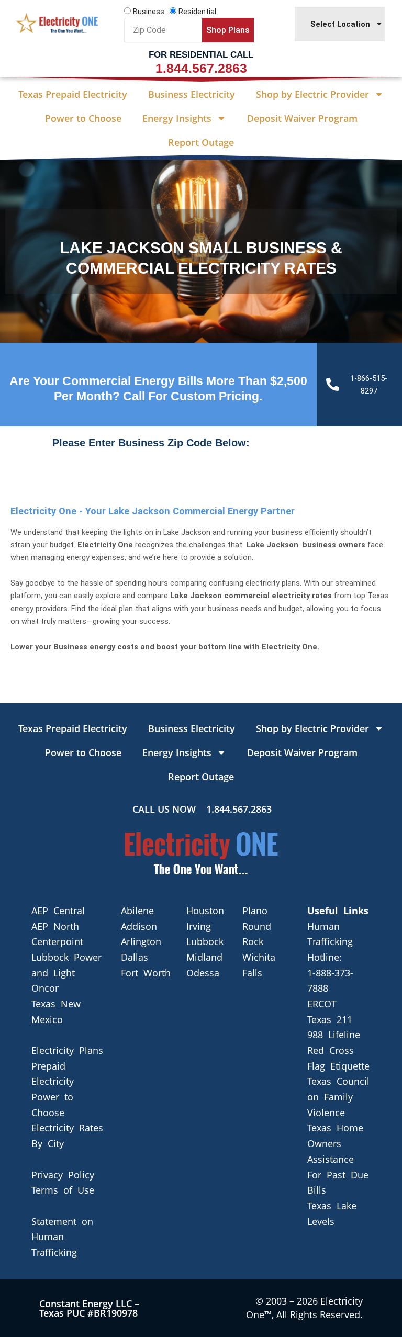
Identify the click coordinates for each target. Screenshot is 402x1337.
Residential (197, 11)
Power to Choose (83, 118)
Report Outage (201, 142)
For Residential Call (201, 55)
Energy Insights (176, 118)
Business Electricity (191, 94)
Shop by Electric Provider (312, 94)
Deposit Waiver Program (302, 118)
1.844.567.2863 (201, 68)
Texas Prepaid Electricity (72, 94)
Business (148, 11)
